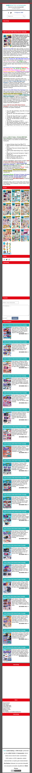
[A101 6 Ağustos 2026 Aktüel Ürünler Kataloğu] (7, 390)
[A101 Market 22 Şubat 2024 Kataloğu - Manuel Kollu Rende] (16, 214)
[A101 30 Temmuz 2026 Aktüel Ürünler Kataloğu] (7, 407)
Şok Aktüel (5, 710)
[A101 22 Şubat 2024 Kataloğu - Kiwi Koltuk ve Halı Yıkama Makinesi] (25, 201)
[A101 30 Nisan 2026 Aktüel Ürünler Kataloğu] (7, 627)
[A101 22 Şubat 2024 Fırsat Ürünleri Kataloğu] (7, 241)
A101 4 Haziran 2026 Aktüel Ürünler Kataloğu (15, 528)
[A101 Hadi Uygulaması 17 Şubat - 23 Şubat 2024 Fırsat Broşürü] (7, 254)
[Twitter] (11, 12)
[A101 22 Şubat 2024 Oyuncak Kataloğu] (16, 228)
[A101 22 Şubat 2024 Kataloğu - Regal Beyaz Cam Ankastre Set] (16, 201)
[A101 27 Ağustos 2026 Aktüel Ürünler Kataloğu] (7, 339)
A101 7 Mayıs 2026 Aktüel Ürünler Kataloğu (14, 596)
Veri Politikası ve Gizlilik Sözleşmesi (12, 711)
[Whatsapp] (9, 259)
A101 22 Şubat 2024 (17, 182)
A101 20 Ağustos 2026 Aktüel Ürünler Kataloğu (15, 342)
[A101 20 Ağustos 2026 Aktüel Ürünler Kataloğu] (7, 356)
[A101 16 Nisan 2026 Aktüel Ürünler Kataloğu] (7, 661)
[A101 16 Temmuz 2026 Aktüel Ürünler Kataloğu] (7, 441)
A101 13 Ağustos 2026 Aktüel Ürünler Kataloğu (15, 359)
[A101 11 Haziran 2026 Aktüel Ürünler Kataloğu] (7, 525)
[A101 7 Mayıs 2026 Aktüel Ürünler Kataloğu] (7, 610)
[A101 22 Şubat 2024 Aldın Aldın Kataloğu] (7, 228)
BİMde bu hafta (6, 709)
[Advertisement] (16, 26)
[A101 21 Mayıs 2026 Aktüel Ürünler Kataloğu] (7, 576)
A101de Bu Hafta (7, 182)
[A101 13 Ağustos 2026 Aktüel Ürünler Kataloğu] (7, 373)
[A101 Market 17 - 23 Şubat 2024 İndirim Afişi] (25, 241)
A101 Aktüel (26, 182)
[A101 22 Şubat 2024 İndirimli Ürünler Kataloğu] (25, 228)
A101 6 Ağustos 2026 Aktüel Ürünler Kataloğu (15, 375)
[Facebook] (8, 12)
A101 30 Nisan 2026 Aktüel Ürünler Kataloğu (14, 613)
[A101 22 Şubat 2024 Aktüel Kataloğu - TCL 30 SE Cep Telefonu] (7, 201)
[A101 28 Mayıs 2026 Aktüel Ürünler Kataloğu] (7, 559)
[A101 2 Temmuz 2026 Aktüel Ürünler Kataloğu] (7, 474)
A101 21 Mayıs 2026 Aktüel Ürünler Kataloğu (15, 562)
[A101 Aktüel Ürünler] (16, 9)
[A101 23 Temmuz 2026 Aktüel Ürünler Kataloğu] (7, 424)
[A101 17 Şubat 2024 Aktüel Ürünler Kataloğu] (16, 241)
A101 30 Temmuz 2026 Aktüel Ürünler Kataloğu (15, 392)
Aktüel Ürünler (22, 183)
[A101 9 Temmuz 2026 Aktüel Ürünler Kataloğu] (7, 458)
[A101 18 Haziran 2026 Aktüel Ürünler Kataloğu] (7, 508)
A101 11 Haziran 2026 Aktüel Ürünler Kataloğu (15, 511)
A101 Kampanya (14, 183)
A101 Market (6, 183)
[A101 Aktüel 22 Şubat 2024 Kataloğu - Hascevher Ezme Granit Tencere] (7, 214)
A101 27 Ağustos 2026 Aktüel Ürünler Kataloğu (15, 325)
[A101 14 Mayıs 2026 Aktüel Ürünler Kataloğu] (7, 593)
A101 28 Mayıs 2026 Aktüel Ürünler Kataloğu (15, 545)
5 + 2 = (5, 318)
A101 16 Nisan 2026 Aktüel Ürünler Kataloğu (14, 647)
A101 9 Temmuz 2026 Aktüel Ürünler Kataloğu (15, 443)
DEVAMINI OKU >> (24, 333)
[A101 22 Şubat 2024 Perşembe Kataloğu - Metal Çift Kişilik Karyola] (25, 214)
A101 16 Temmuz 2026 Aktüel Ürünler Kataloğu (15, 426)
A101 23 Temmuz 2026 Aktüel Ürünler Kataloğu (15, 409)
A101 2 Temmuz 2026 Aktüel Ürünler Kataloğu (15, 460)
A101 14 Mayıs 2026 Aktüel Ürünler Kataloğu (15, 579)
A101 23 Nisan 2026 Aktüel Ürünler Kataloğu (14, 630)
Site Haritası (7, 763)
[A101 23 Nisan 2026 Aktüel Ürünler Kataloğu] (7, 644)
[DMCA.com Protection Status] (16, 771)
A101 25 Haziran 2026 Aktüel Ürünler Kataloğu (15, 477)
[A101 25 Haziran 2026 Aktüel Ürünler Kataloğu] (7, 491)
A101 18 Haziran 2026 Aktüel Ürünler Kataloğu (15, 494)
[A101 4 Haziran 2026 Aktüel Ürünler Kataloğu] (7, 542)
